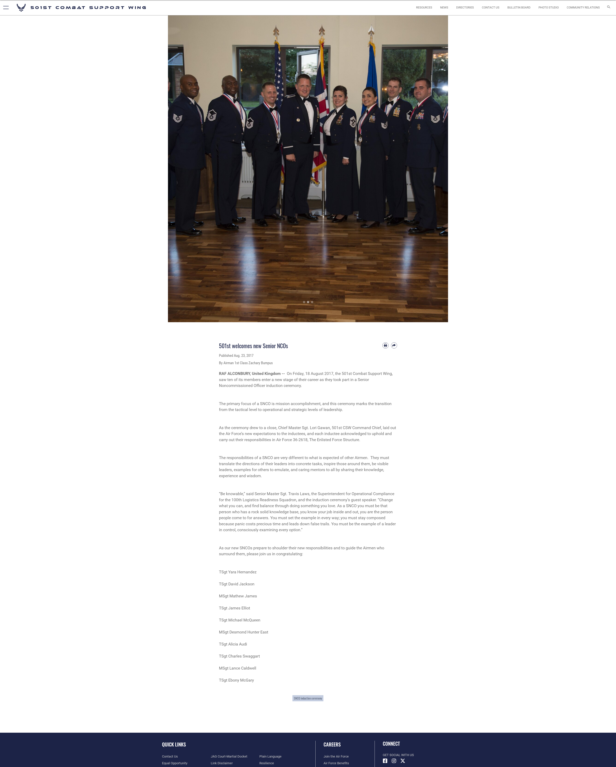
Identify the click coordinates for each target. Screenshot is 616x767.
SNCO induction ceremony (308, 698)
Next (434, 168)
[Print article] (385, 345)
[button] (5, 7)
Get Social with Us (398, 755)
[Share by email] (394, 345)
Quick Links (174, 744)
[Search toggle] (608, 7)
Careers (332, 744)
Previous (182, 168)
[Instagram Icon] (394, 761)
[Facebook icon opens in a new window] (385, 761)
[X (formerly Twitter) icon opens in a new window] (402, 761)
